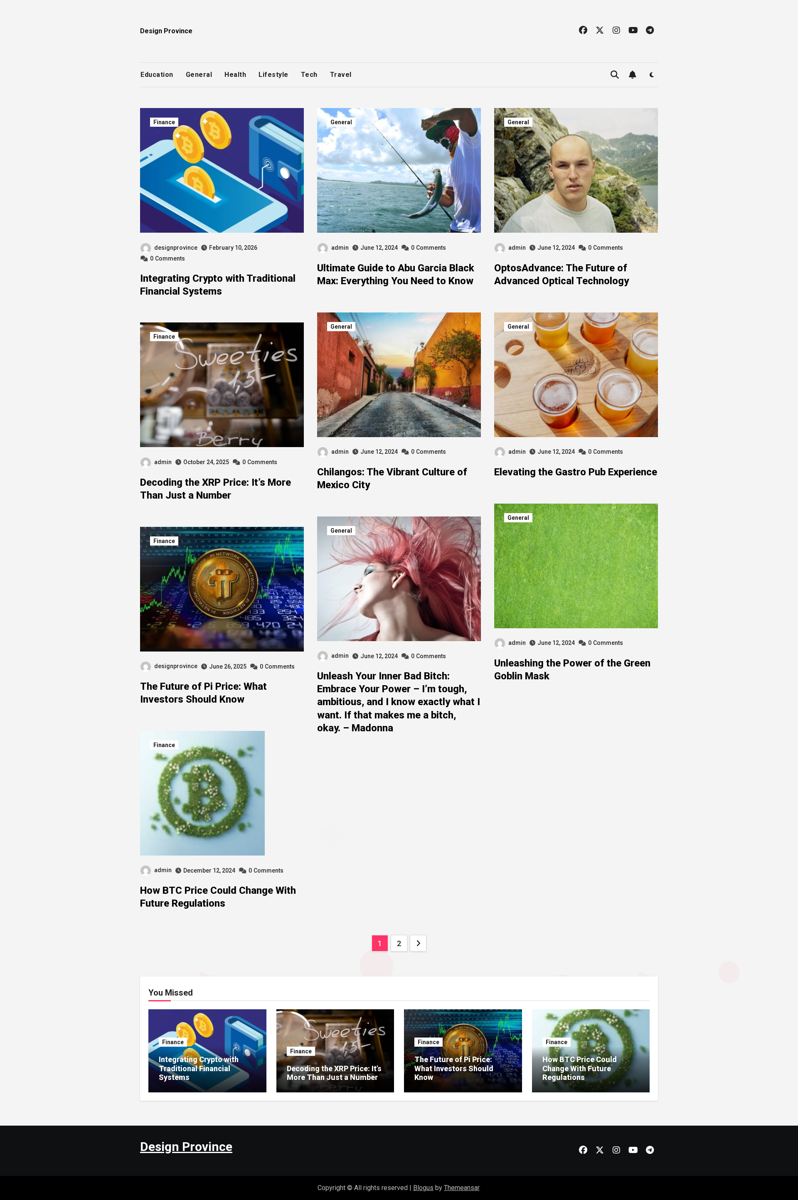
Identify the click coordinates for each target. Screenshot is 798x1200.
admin (163, 462)
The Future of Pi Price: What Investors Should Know (453, 1068)
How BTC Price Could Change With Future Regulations (579, 1068)
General (199, 75)
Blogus (423, 1188)
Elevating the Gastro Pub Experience (575, 472)
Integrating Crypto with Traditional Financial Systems (199, 1068)
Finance (164, 122)
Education (156, 75)
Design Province (166, 31)
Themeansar (461, 1188)
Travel (341, 75)
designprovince (175, 247)
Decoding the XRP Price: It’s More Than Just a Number (334, 1073)
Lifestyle (273, 75)
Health (235, 75)
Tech (309, 75)
